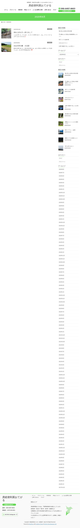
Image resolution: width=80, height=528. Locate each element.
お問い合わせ (35, 497)
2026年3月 (61, 182)
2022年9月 (61, 305)
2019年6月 (61, 427)
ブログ (49, 29)
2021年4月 (61, 361)
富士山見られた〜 (69, 146)
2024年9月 (61, 229)
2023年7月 (61, 272)
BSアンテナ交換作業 (64, 39)
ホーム (33, 495)
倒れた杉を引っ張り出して (23, 32)
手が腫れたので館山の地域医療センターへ (68, 35)
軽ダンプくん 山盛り (70, 130)
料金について (56, 495)
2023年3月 (61, 285)
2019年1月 (61, 444)
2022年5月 (61, 318)
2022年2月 (61, 328)
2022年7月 (61, 311)
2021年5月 (61, 358)
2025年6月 (61, 209)
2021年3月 (61, 364)
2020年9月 (61, 384)
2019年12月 (62, 411)
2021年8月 (61, 348)
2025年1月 (61, 219)
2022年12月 (62, 295)
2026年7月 (61, 172)
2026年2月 (61, 186)
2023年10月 (62, 262)
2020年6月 (61, 394)
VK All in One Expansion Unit (50, 524)
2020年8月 (61, 388)
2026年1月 (61, 189)
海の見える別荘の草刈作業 (65, 31)
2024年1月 (61, 252)
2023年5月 (61, 278)
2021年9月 (61, 345)
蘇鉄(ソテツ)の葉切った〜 (71, 138)
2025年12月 (62, 192)
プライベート (62, 65)
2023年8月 (61, 268)
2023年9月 (61, 265)
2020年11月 (62, 378)
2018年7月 (61, 464)
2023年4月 (61, 282)
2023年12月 (62, 255)
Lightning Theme (39, 524)
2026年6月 (61, 176)
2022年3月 (61, 325)
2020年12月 (62, 374)
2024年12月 (62, 222)
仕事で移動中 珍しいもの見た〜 (66, 46)
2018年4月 (61, 474)
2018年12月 (62, 447)
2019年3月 (61, 437)
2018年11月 (62, 451)
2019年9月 (61, 421)
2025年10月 (62, 199)
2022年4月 (61, 321)
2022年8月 (61, 308)
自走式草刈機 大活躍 (21, 46)
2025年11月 (62, 195)
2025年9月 (61, 202)
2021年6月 (61, 354)
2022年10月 (62, 301)
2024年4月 (61, 242)
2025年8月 (61, 205)
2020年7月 (61, 391)
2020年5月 (61, 398)
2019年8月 (61, 424)
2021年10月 (62, 341)
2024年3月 (61, 245)
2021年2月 (61, 368)
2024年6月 (61, 239)
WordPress (31, 524)
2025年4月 (61, 212)
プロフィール (41, 495)
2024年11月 (62, 225)
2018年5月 (61, 470)
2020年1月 (61, 408)
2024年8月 (61, 232)
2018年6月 (61, 467)
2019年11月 (62, 414)
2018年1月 (61, 484)
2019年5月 (61, 431)
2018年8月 (61, 460)
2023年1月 (61, 292)
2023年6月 (61, 275)
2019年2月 (61, 441)
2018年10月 (62, 454)
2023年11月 (62, 258)
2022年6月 (61, 315)
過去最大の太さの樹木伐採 (71, 113)
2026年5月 (61, 179)
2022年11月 (62, 298)
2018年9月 (61, 457)
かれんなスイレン (63, 43)
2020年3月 (61, 401)
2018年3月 (61, 477)
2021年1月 (61, 371)
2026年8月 (61, 169)
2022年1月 (61, 331)
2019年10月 (62, 417)
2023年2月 (61, 288)
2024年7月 (61, 235)
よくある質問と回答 (67, 495)
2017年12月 (62, 487)
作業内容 (48, 495)
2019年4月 (61, 434)
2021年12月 (62, 335)
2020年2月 (61, 404)
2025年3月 (61, 215)
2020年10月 (62, 381)
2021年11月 (62, 338)
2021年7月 (61, 351)
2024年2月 (61, 248)
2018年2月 (61, 480)
